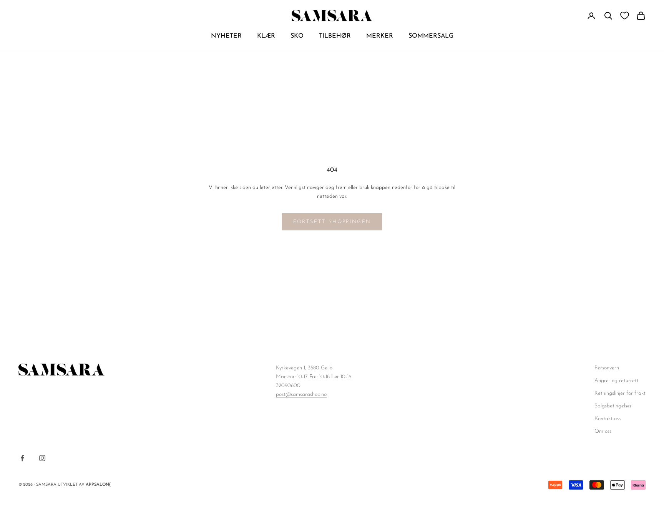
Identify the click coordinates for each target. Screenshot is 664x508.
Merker (379, 36)
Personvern (606, 368)
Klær (266, 36)
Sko (297, 36)
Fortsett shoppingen (332, 221)
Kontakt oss (607, 419)
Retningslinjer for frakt (620, 393)
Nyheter (226, 36)
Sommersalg (430, 36)
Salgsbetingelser (613, 406)
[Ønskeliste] (625, 16)
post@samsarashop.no (301, 394)
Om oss (602, 431)
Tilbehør (335, 36)
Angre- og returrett (616, 381)
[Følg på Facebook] (22, 458)
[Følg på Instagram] (42, 458)
